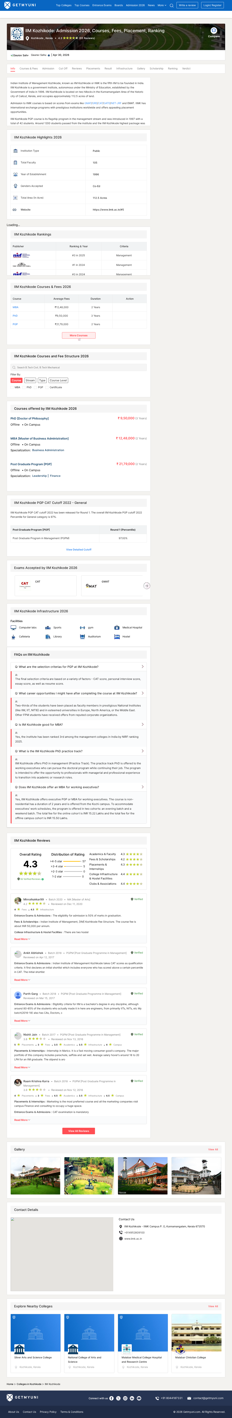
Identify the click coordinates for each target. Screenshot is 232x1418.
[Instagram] (125, 1398)
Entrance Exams (101, 5)
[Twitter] (118, 1398)
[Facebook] (111, 1398)
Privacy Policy (48, 1411)
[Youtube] (139, 1398)
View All (213, 1149)
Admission (48, 68)
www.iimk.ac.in (133, 1238)
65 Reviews (87, 38)
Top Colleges (63, 5)
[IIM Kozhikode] (18, 34)
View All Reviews (78, 1130)
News (151, 5)
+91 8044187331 (172, 1398)
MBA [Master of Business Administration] (40, 438)
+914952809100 (134, 1232)
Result (108, 68)
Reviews (77, 68)
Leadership (39, 475)
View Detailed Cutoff (78, 549)
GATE (107, 103)
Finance (55, 475)
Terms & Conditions (71, 1411)
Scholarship (156, 68)
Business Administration (48, 450)
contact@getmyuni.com (208, 1398)
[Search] (171, 5)
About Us (13, 1411)
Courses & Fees (29, 68)
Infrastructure (124, 68)
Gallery (141, 68)
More (161, 5)
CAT (100, 103)
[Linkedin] (132, 1398)
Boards (119, 5)
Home (10, 1384)
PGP (15, 324)
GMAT (87, 103)
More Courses (79, 335)
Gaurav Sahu (38, 54)
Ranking (173, 68)
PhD (15, 315)
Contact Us (29, 1411)
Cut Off (63, 68)
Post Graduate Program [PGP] (31, 464)
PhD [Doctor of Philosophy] (30, 418)
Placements (93, 68)
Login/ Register (212, 5)
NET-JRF (116, 103)
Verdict (186, 68)
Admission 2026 (135, 5)
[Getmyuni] (20, 5)
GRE (94, 103)
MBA (15, 307)
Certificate (56, 387)
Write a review (187, 5)
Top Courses (81, 5)
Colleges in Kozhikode (29, 1384)
